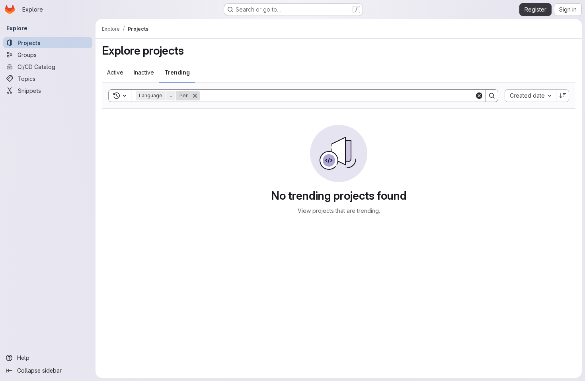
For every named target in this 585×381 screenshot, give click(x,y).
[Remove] (195, 95)
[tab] (115, 72)
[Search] (492, 95)
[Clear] (479, 95)
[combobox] (530, 95)
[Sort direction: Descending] (562, 95)
